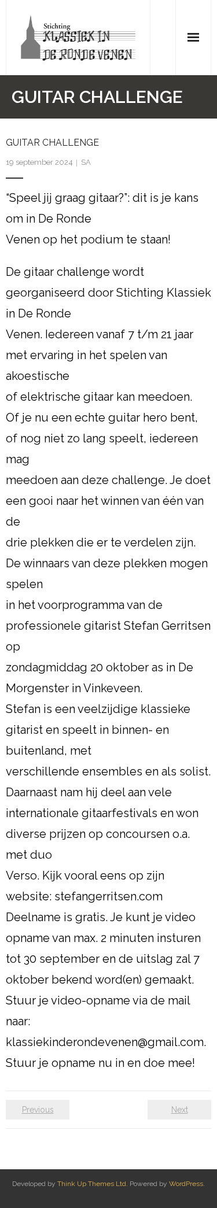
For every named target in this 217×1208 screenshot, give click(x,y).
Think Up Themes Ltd (91, 1184)
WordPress (186, 1184)
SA (86, 162)
